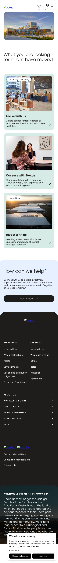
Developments (11, 366)
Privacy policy (11, 465)
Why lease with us (39, 355)
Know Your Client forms (15, 382)
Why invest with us (13, 355)
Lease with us (37, 349)
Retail (33, 366)
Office (33, 360)
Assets (7, 360)
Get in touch (29, 298)
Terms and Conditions (15, 454)
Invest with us (10, 349)
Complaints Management (17, 459)
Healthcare (36, 378)
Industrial (35, 372)
